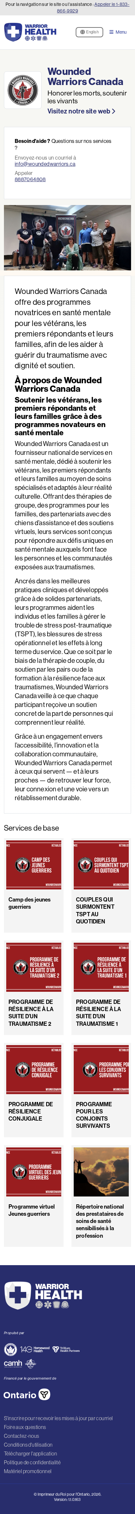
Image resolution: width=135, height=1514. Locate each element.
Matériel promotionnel (27, 1471)
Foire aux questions (25, 1427)
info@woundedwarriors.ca (45, 164)
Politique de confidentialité (32, 1462)
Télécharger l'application (30, 1453)
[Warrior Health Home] (30, 32)
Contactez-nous (21, 1436)
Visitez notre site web (79, 111)
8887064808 (30, 179)
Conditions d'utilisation (28, 1445)
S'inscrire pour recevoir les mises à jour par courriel (58, 1418)
